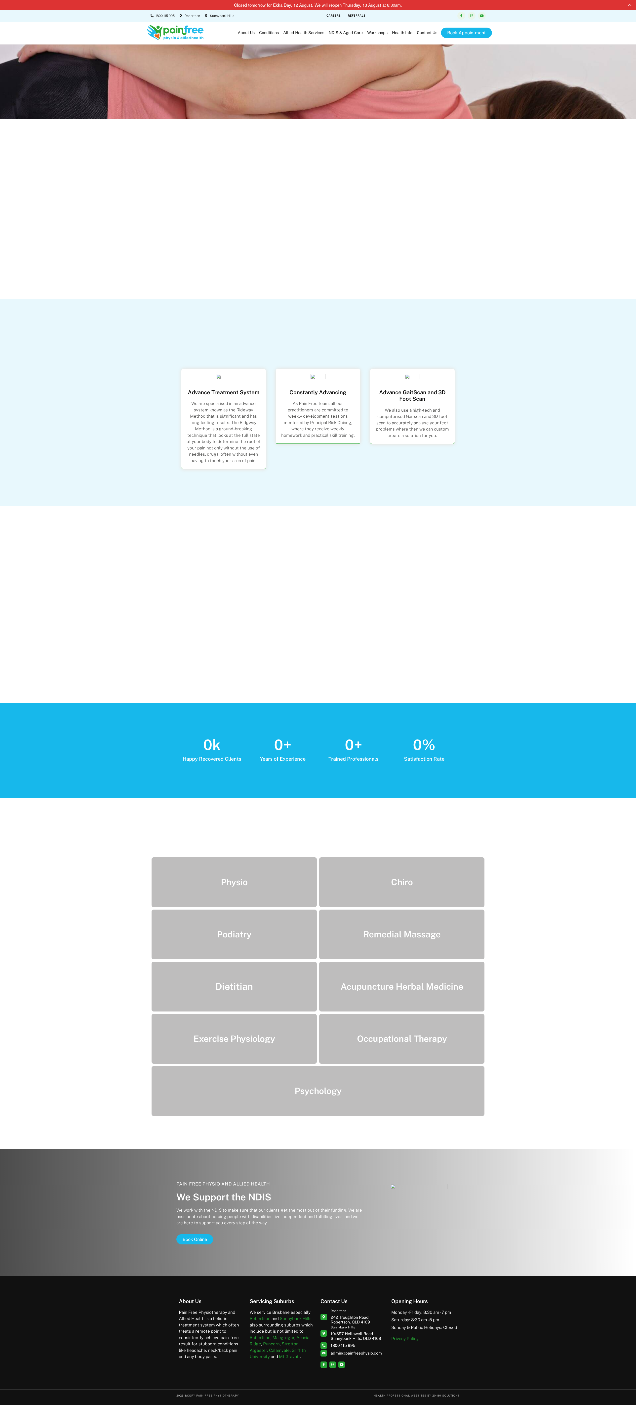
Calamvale (279, 1350)
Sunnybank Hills (296, 1318)
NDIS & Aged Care (346, 32)
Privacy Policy (405, 1338)
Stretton (290, 1343)
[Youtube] (482, 16)
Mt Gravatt (289, 1356)
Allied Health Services (303, 32)
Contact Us (427, 32)
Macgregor (283, 1337)
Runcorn (271, 1343)
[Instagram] (472, 16)
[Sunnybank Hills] (323, 1333)
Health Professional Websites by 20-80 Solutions (417, 1395)
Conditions (269, 32)
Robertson (260, 1318)
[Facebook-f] (461, 16)
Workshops (377, 32)
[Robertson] (323, 1317)
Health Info (402, 32)
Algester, (259, 1350)
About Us (246, 32)
